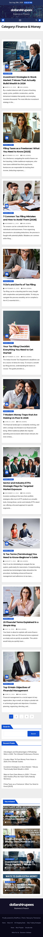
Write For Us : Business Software (21, 932)
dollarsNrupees (21, 10)
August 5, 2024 (10, 561)
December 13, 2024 (12, 493)
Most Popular (20, 927)
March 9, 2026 (12, 890)
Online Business (10, 836)
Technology (9, 813)
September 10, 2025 (12, 356)
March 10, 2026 (10, 87)
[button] (36, 20)
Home (4, 923)
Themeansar (36, 918)
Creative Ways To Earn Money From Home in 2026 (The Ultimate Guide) (20, 842)
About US (10, 923)
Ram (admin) (24, 87)
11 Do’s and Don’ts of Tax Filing (19, 284)
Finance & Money (8, 144)
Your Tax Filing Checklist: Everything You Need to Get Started (18, 349)
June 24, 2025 (10, 421)
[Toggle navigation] (20, 20)
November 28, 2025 (12, 155)
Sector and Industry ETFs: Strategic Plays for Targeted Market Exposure (18, 486)
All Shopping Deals (19, 923)
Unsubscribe (28, 927)
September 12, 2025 (12, 288)
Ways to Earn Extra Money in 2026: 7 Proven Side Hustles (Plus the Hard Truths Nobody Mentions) (20, 777)
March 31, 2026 (12, 845)
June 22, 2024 (10, 694)
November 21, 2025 (12, 223)
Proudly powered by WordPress (11, 918)
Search (6, 727)
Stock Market (8, 73)
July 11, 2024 (10, 629)
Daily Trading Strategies (34, 923)
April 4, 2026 (11, 822)
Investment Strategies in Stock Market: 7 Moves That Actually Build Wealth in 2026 (19, 80)
